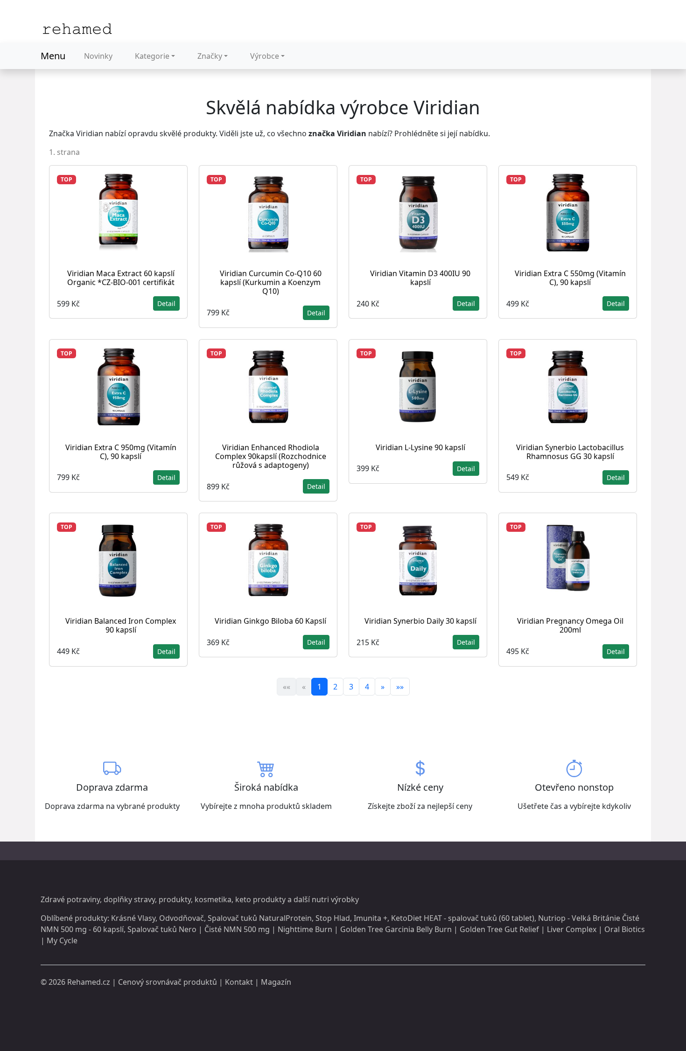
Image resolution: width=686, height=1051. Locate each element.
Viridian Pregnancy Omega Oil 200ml (570, 625)
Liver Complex (571, 929)
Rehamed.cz (88, 982)
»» (400, 687)
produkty (175, 899)
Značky (209, 56)
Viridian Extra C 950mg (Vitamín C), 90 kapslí (120, 451)
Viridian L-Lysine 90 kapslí (420, 447)
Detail (166, 303)
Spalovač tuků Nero (161, 929)
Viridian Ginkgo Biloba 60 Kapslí (270, 621)
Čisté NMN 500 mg (237, 929)
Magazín (276, 982)
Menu (53, 55)
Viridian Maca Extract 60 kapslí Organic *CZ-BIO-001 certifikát (121, 277)
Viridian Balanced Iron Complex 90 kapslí (120, 625)
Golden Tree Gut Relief (499, 929)
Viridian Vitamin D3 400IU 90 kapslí (420, 277)
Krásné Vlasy (133, 918)
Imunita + (370, 918)
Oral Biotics (624, 929)
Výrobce (264, 56)
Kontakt (239, 982)
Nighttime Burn (305, 929)
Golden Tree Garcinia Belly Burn (396, 929)
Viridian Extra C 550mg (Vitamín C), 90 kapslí (570, 277)
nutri (320, 899)
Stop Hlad (332, 918)
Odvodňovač (181, 918)
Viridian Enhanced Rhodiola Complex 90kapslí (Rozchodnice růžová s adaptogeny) (270, 456)
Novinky (98, 56)
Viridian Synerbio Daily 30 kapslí (420, 621)
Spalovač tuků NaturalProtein (260, 918)
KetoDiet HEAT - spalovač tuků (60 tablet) (462, 918)
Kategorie (152, 56)
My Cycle (62, 940)
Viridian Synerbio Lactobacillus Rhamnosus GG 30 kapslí (570, 451)
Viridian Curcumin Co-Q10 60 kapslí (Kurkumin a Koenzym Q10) (271, 282)
